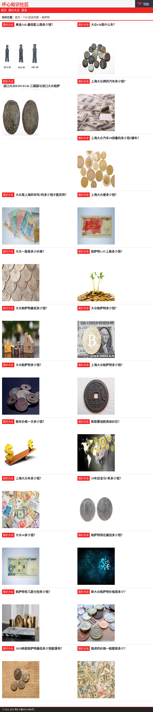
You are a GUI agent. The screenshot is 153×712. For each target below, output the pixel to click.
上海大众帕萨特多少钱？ (107, 365)
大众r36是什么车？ (103, 24)
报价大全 (14, 10)
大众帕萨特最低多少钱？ (32, 308)
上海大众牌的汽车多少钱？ (109, 81)
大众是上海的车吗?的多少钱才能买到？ (42, 194)
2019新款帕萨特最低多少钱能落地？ (39, 648)
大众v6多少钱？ (26, 535)
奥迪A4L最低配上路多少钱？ (35, 24)
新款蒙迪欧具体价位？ (106, 421)
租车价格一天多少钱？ (31, 421)
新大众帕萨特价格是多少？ (109, 591)
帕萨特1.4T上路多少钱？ (107, 251)
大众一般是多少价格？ (31, 251)
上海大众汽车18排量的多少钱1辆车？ (115, 138)
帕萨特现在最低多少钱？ (107, 535)
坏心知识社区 (15, 4)
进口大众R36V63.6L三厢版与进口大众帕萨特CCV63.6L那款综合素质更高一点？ (31, 86)
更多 (24, 10)
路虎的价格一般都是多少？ (109, 648)
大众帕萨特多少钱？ (104, 308)
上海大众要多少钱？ (104, 194)
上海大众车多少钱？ (29, 478)
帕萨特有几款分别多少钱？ (33, 591)
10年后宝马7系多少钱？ (106, 478)
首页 (4, 10)
